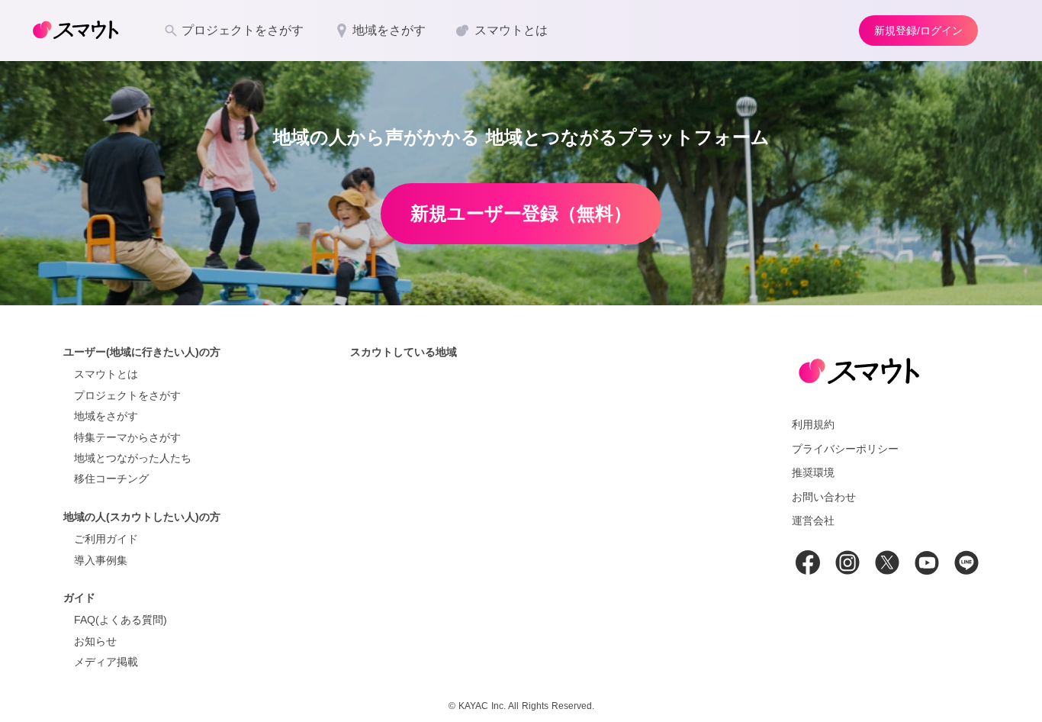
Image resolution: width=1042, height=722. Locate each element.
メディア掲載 (106, 662)
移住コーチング (111, 478)
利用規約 (813, 424)
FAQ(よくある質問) (120, 620)
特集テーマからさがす (127, 437)
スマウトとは (106, 374)
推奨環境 (813, 472)
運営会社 (813, 520)
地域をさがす (106, 416)
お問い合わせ (824, 497)
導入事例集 (100, 560)
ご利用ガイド (106, 539)
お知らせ (95, 641)
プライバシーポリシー (845, 449)
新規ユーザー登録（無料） (521, 213)
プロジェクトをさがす (127, 395)
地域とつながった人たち (132, 458)
